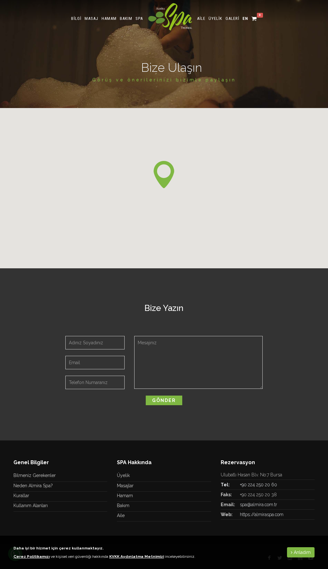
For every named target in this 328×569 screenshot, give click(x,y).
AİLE (201, 18)
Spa (139, 18)
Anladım (301, 552)
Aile (121, 515)
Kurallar (21, 495)
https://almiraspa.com (261, 514)
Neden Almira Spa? (33, 485)
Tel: (225, 484)
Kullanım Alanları (30, 505)
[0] (254, 18)
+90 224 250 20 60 (258, 484)
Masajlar (125, 485)
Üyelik (123, 475)
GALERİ (232, 18)
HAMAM (109, 18)
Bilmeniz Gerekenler (34, 475)
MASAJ (91, 18)
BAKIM (126, 18)
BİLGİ (76, 18)
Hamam (125, 495)
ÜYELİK (215, 18)
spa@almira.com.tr (258, 504)
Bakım (123, 505)
